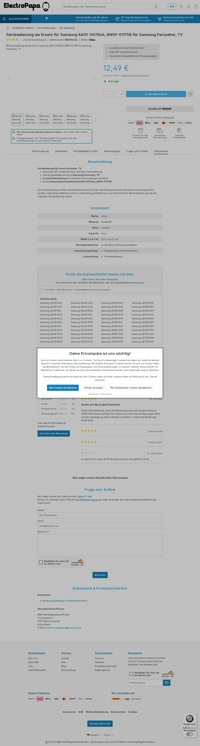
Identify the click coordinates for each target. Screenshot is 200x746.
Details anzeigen (93, 387)
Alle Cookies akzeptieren (63, 387)
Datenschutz (105, 394)
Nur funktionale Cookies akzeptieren (131, 387)
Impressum (94, 394)
